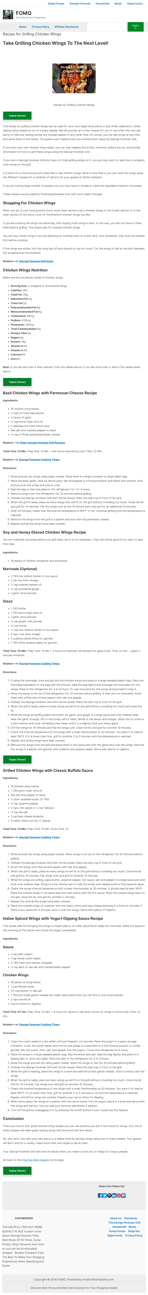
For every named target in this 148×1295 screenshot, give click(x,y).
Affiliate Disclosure (66, 26)
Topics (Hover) (17, 115)
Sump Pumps (56, 3)
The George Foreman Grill (124, 1222)
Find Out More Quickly (35, 1159)
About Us (116, 1218)
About (23, 26)
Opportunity (135, 3)
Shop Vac (134, 1231)
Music (118, 3)
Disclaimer (130, 1218)
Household (102, 3)
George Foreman (80, 3)
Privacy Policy (40, 26)
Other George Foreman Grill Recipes (42, 442)
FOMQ (23, 13)
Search (135, 27)
